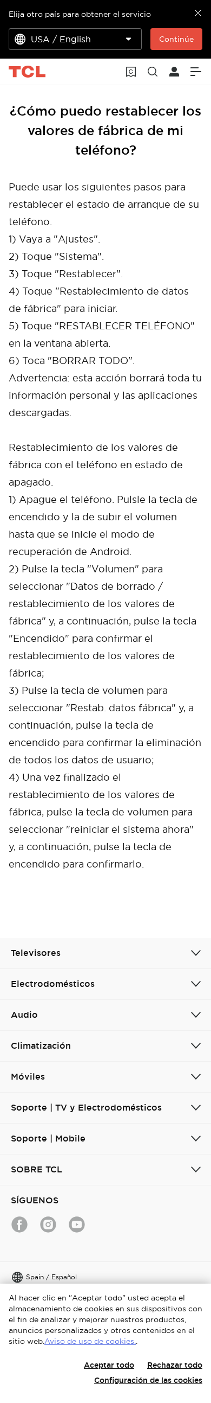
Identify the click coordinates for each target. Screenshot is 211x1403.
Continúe (176, 39)
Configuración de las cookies (148, 1380)
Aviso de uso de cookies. (90, 1341)
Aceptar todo (109, 1365)
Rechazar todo (174, 1365)
